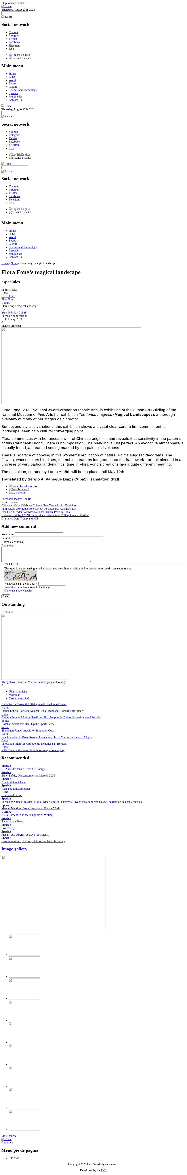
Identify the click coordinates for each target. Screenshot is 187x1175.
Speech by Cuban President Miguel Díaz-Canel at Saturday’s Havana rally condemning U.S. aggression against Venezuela (71, 801)
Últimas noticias (18, 691)
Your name (8, 534)
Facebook (14, 42)
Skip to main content (13, 3)
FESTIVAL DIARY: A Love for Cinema (25, 834)
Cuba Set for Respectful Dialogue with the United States (33, 704)
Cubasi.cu (7, 1142)
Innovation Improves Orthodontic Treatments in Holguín (33, 743)
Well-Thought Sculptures (15, 788)
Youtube (13, 32)
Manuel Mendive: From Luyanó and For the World (30, 808)
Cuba (12, 76)
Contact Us (15, 99)
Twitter (13, 38)
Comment (8, 545)
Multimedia (15, 96)
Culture (13, 86)
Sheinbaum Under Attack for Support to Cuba (27, 730)
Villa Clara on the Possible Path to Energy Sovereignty (32, 750)
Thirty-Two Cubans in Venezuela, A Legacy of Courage (33, 682)
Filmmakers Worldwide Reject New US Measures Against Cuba (38, 508)
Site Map (14, 1158)
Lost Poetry (8, 828)
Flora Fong (7, 299)
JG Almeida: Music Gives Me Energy (23, 769)
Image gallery (14, 849)
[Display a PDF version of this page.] (17, 492)
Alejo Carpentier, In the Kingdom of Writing (27, 814)
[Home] (6, 6)
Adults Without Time (13, 782)
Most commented (19, 698)
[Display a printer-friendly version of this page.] (23, 486)
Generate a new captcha (18, 590)
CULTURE (8, 296)
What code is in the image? (21, 583)
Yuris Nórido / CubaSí (14, 312)
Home (12, 73)
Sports (12, 83)
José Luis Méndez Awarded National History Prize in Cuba (35, 511)
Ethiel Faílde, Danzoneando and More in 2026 (28, 775)
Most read (14, 694)
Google (26, 498)
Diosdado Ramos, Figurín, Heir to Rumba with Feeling (33, 841)
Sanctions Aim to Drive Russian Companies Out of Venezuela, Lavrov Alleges (46, 737)
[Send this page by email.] (19, 489)
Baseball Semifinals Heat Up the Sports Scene (28, 723)
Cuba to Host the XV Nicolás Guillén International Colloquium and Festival (45, 515)
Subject (6, 538)
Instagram (14, 35)
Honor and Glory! (11, 795)
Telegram (14, 45)
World (12, 80)
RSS (11, 48)
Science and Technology (23, 90)
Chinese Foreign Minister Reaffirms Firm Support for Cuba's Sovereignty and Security (51, 717)
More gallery (8, 1135)
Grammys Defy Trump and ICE (19, 518)
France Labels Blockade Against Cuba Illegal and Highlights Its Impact (42, 710)
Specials (13, 93)
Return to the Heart (12, 821)
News (14, 263)
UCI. (104, 1170)
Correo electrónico (12, 541)
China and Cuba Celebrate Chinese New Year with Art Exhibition (39, 505)
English (25, 54)
